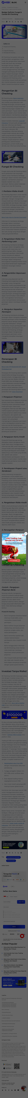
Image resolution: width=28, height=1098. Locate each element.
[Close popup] (25, 533)
